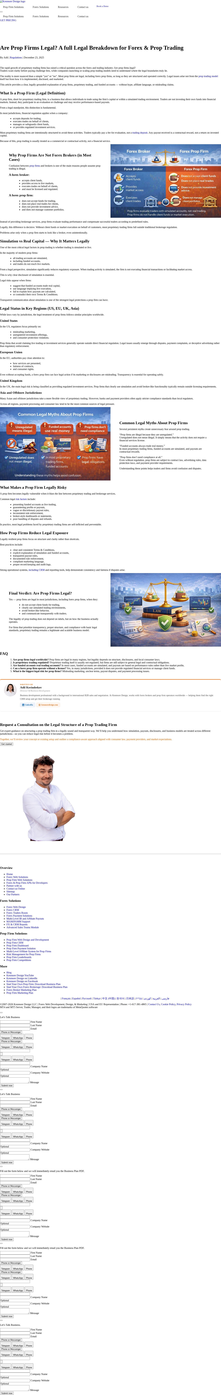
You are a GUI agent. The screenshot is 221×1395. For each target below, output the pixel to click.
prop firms (34, 165)
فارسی (165, 998)
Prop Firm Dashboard (17, 945)
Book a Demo (103, 6)
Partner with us (14, 885)
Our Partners (12, 894)
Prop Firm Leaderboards (18, 957)
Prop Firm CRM (14, 942)
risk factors (21, 499)
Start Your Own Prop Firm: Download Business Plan (33, 984)
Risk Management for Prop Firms (23, 954)
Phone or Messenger (11, 1032)
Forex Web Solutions (17, 877)
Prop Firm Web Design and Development (27, 939)
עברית (139, 998)
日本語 (130, 998)
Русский (86, 998)
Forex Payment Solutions (19, 915)
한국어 (120, 998)
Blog (8, 972)
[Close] (1, 1012)
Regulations (16, 57)
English (56, 998)
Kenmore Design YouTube (20, 975)
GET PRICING (8, 20)
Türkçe (96, 998)
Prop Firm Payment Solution (21, 948)
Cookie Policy (168, 1004)
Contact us (82, 7)
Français (66, 998)
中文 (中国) (108, 998)
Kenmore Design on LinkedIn (21, 978)
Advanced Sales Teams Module (22, 927)
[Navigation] (1, 11)
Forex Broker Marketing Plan (21, 990)
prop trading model (208, 76)
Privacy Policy (184, 1004)
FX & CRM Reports (17, 924)
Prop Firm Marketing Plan (19, 992)
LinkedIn (29, 705)
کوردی (147, 998)
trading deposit (139, 132)
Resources (63, 7)
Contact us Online (15, 888)
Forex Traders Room (17, 912)
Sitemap (10, 891)
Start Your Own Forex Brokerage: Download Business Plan (36, 987)
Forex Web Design (16, 907)
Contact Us (154, 1004)
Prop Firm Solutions (13, 7)
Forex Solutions (41, 7)
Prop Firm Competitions (18, 960)
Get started (6, 744)
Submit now (6, 1085)
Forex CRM (12, 910)
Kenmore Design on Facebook (22, 981)
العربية (156, 998)
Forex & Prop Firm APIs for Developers (27, 882)
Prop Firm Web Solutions (19, 880)
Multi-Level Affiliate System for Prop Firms (28, 951)
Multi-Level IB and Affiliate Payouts (25, 918)
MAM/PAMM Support (18, 921)
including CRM (37, 570)
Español (76, 998)
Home (9, 874)
